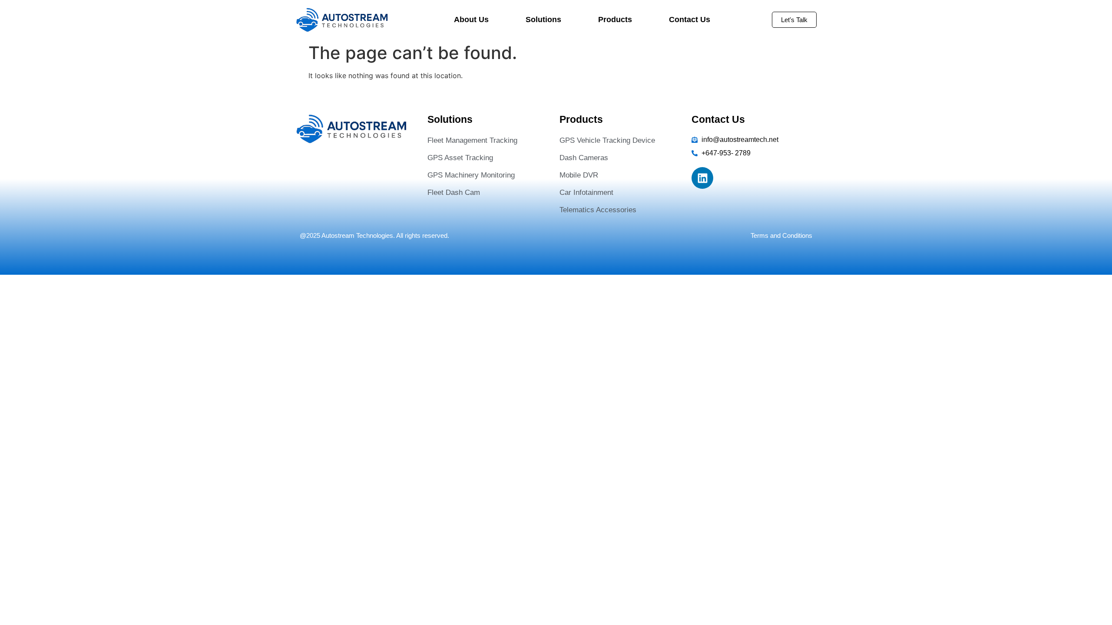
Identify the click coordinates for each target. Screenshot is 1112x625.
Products (615, 19)
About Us (471, 19)
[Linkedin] (702, 178)
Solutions (543, 19)
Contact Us (689, 19)
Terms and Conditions (781, 235)
